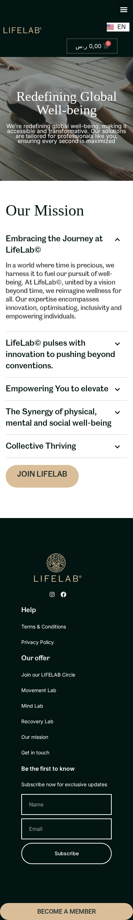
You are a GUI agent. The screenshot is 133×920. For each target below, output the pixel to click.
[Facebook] (63, 594)
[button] (123, 9)
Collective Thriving (41, 446)
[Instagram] (52, 594)
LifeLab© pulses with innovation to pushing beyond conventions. (60, 354)
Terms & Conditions (43, 626)
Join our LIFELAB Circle (48, 675)
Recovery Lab (37, 721)
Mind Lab (32, 706)
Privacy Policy (37, 642)
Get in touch (35, 752)
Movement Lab (38, 690)
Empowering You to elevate (57, 389)
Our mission (34, 737)
